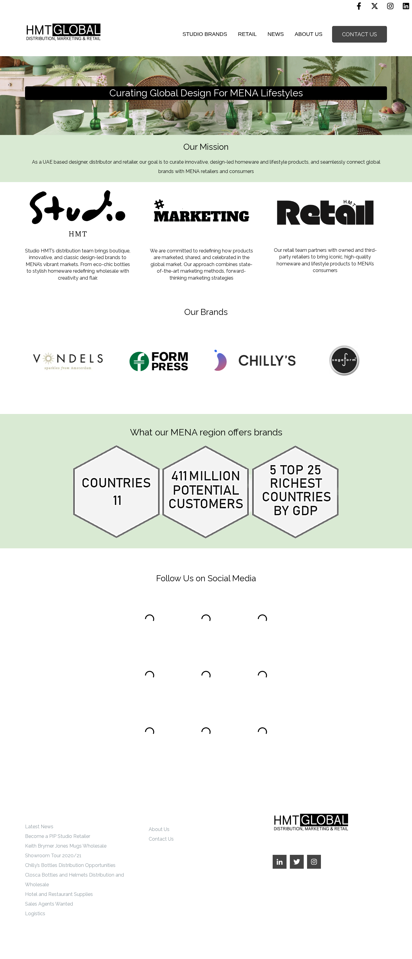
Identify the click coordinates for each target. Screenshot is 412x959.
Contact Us (161, 839)
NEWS (276, 34)
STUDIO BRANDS (204, 34)
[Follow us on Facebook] (359, 6)
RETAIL (247, 34)
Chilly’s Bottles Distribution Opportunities (70, 865)
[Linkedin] (406, 6)
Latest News (39, 826)
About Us (159, 829)
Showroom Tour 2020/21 (53, 855)
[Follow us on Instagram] (390, 6)
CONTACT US (359, 34)
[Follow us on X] (375, 6)
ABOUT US (308, 34)
